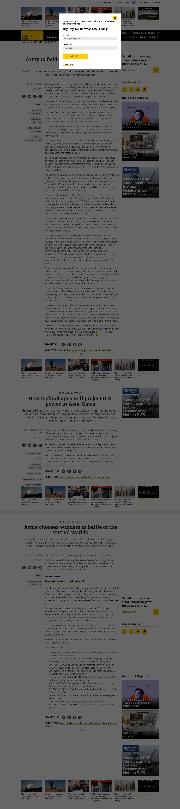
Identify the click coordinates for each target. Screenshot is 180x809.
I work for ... (68, 44)
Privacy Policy (68, 64)
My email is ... (68, 35)
